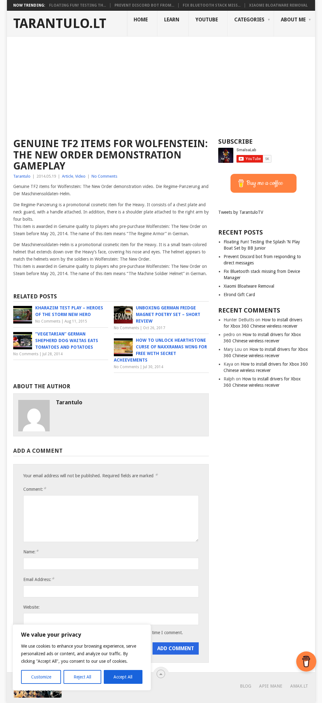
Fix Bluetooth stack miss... (212, 5)
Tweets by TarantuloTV (240, 212)
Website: (31, 607)
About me (293, 20)
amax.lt (299, 686)
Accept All (123, 676)
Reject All (82, 676)
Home (141, 20)
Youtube (207, 20)
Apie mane (270, 686)
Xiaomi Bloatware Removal (278, 5)
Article (67, 176)
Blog (245, 686)
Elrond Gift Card (239, 294)
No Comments (104, 176)
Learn (171, 20)
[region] (82, 657)
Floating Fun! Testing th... (77, 5)
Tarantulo (22, 176)
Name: (30, 552)
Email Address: (38, 579)
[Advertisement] (161, 84)
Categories (249, 20)
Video (80, 176)
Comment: (34, 489)
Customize (41, 676)
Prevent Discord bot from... (144, 5)
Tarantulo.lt (59, 23)
